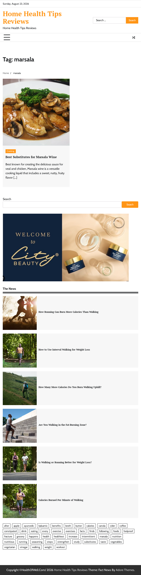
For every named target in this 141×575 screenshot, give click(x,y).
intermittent (88, 536)
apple (16, 525)
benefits (56, 525)
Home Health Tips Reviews (32, 17)
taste (103, 541)
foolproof (128, 531)
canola (102, 525)
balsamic (43, 525)
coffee (123, 525)
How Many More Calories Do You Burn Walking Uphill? (70, 387)
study (77, 541)
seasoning (37, 541)
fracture (8, 536)
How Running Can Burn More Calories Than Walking (68, 312)
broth (68, 525)
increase (73, 536)
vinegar (24, 547)
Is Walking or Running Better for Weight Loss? (65, 462)
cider (112, 525)
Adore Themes (125, 570)
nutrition (116, 536)
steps (50, 541)
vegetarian (9, 547)
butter (78, 525)
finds (92, 531)
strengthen (63, 541)
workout (60, 547)
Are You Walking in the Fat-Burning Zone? (62, 424)
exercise (57, 531)
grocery (20, 536)
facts (82, 531)
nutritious (9, 541)
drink (23, 531)
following (104, 531)
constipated (10, 531)
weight (48, 547)
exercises (70, 531)
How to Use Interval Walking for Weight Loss (64, 349)
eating (34, 531)
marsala (104, 536)
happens (33, 536)
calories (90, 525)
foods (116, 531)
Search (7, 199)
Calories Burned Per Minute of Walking (61, 500)
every (45, 531)
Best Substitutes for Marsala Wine (31, 157)
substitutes (90, 541)
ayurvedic (29, 525)
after (6, 525)
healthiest (59, 536)
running (23, 541)
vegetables (116, 541)
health (46, 536)
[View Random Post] (133, 37)
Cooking (11, 151)
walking (36, 547)
